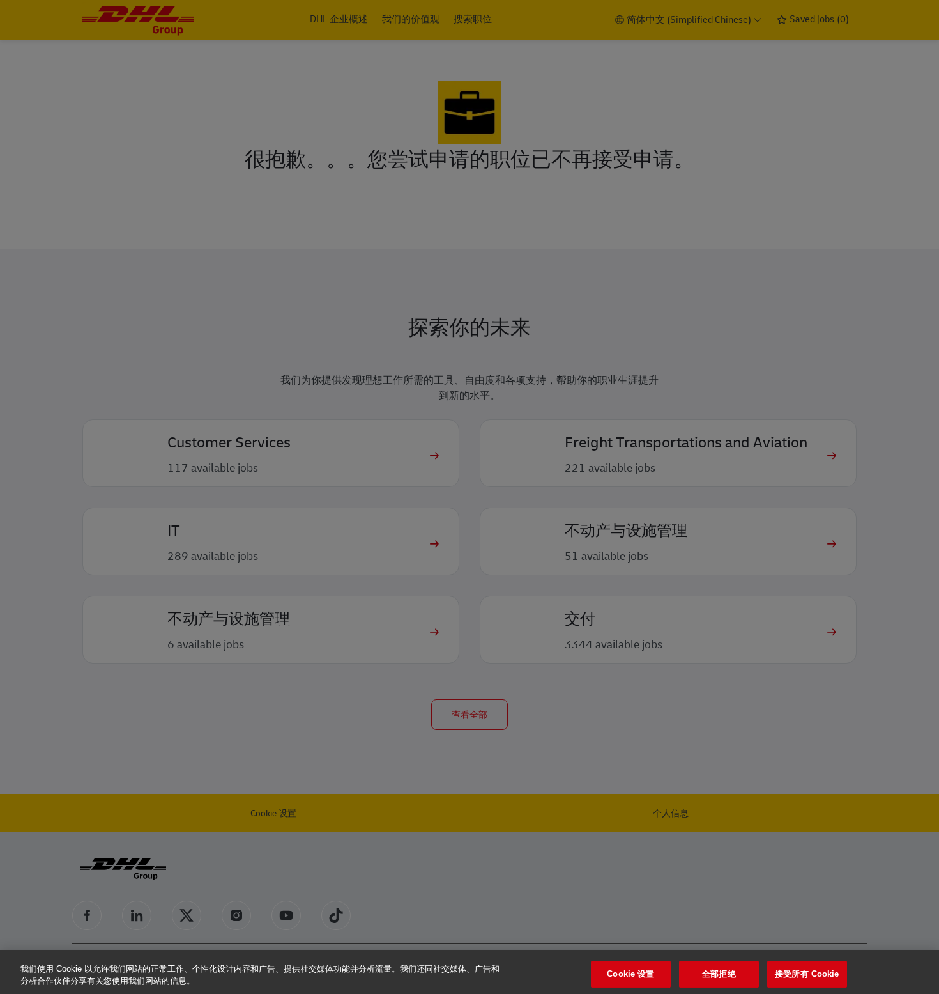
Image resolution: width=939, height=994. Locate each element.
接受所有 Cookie (807, 974)
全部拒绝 (719, 974)
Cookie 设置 (630, 974)
